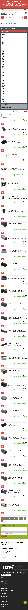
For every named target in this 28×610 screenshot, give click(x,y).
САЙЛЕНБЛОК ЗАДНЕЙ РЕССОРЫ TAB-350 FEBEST (17, 412)
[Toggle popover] (25, 602)
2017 (3, 47)
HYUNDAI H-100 (5, 554)
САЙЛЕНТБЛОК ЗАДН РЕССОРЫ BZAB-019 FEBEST (17, 385)
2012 (3, 39)
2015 (3, 43)
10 (24, 518)
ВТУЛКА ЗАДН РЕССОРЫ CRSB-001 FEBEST (16, 465)
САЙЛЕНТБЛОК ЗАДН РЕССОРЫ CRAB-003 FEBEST (17, 398)
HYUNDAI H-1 (4, 552)
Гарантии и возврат (4, 604)
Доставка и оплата (14, 9)
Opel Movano (4, 558)
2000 (3, 51)
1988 (3, 99)
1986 (3, 96)
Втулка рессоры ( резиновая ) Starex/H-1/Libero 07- (17, 211)
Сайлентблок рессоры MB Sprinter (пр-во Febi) (16, 345)
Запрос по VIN (4, 586)
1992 (3, 72)
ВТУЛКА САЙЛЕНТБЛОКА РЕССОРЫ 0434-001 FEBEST (18, 358)
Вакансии (2, 606)
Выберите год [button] (5, 31)
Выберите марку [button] (5, 104)
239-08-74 (13, 14)
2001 (3, 53)
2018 (3, 48)
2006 (3, 61)
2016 (3, 45)
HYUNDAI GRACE (5, 550)
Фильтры (25, 111)
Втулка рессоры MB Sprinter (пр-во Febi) (15, 425)
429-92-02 (13, 12)
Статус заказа (3, 598)
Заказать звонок (4, 585)
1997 (3, 80)
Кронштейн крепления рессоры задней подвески (17, 184)
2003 (3, 56)
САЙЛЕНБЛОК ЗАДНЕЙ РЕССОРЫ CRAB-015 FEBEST (17, 371)
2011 (3, 37)
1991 (3, 70)
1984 (3, 93)
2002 (3, 55)
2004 (3, 58)
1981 (3, 88)
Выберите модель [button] (6, 107)
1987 (3, 98)
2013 (3, 40)
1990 (3, 69)
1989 (3, 101)
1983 (3, 91)
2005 (3, 59)
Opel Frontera (4, 557)
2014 (3, 42)
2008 (3, 64)
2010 (3, 35)
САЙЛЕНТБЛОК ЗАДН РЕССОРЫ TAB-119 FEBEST (17, 452)
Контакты (21, 9)
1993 (3, 74)
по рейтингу (3, 111)
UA (4, 9)
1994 (3, 75)
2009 (3, 66)
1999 (3, 83)
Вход (26, 9)
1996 (3, 79)
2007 (3, 63)
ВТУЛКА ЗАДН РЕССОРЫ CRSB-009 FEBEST (16, 478)
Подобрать (4, 535)
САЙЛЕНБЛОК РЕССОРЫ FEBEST (14, 492)
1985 (3, 95)
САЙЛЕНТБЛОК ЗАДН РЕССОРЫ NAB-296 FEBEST (17, 438)
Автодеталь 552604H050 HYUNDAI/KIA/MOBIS (16, 169)
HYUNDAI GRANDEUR (6, 551)
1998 (3, 82)
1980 (3, 86)
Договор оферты (4, 603)
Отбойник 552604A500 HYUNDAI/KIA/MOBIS (16, 142)
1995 (3, 77)
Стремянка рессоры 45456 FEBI (14, 116)
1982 (3, 90)
